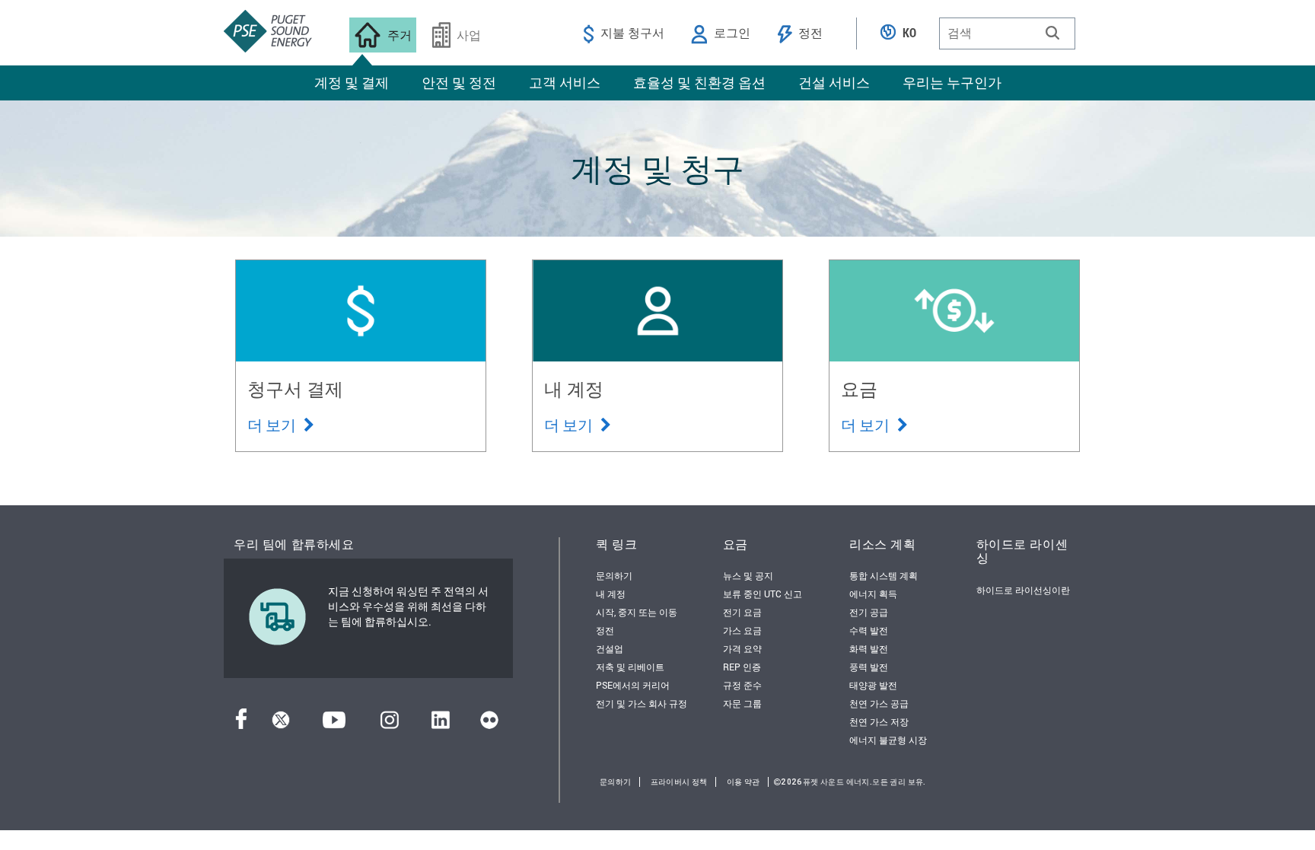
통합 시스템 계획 (883, 575)
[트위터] (281, 724)
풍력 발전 (868, 667)
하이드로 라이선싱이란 (1023, 590)
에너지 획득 (873, 593)
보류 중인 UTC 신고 (762, 593)
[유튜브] (334, 724)
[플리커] (489, 724)
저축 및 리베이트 (630, 667)
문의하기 (614, 575)
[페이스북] (241, 724)
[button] (1052, 33)
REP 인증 (742, 667)
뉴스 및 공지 (748, 575)
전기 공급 (868, 612)
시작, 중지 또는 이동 (636, 612)
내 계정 (611, 593)
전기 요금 (742, 612)
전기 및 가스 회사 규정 (641, 703)
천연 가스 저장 (879, 721)
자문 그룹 (742, 703)
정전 (605, 630)
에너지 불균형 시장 (888, 740)
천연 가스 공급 (879, 703)
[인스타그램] (390, 724)
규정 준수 (742, 685)
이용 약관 (743, 782)
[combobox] (1007, 33)
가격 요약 (742, 648)
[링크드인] (440, 724)
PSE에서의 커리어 (633, 685)
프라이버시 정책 (679, 782)
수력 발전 (868, 630)
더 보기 (273, 425)
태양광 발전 (873, 685)
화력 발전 (868, 648)
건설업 (609, 648)
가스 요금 (742, 630)
